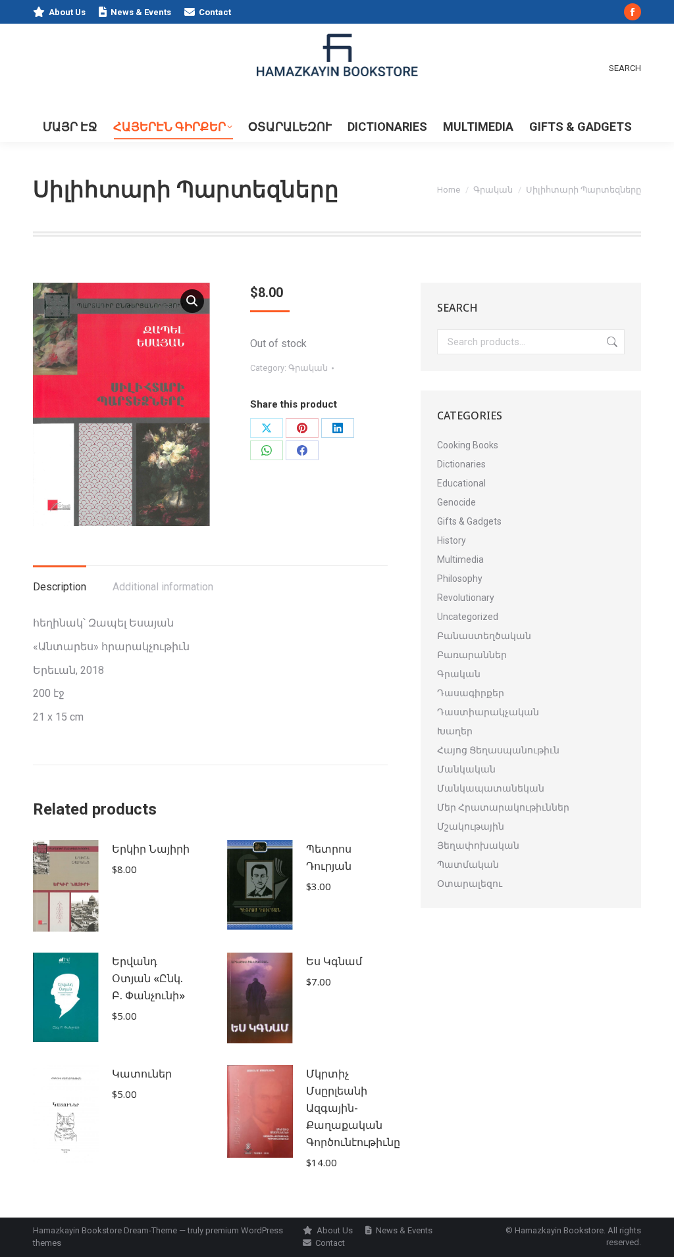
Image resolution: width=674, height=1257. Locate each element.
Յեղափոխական (478, 845)
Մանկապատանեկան (490, 788)
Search (610, 341)
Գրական (308, 368)
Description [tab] (59, 587)
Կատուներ (142, 1073)
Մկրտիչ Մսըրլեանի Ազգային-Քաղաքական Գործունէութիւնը (353, 1107)
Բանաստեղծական (484, 635)
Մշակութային (470, 826)
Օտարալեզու (469, 883)
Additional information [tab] (163, 587)
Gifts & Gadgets (469, 521)
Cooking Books (467, 445)
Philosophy (459, 578)
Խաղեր (455, 731)
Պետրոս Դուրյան (328, 857)
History (451, 540)
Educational (461, 483)
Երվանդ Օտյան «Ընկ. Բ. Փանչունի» (148, 978)
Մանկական (466, 769)
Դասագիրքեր (470, 693)
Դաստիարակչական (488, 712)
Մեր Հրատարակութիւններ (503, 807)
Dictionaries (461, 464)
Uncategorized (467, 616)
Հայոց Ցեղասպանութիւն (498, 750)
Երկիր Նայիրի (151, 849)
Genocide (456, 502)
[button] (192, 301)
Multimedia (460, 559)
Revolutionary (465, 597)
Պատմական (468, 864)
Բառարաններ (472, 655)
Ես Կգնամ (334, 961)
